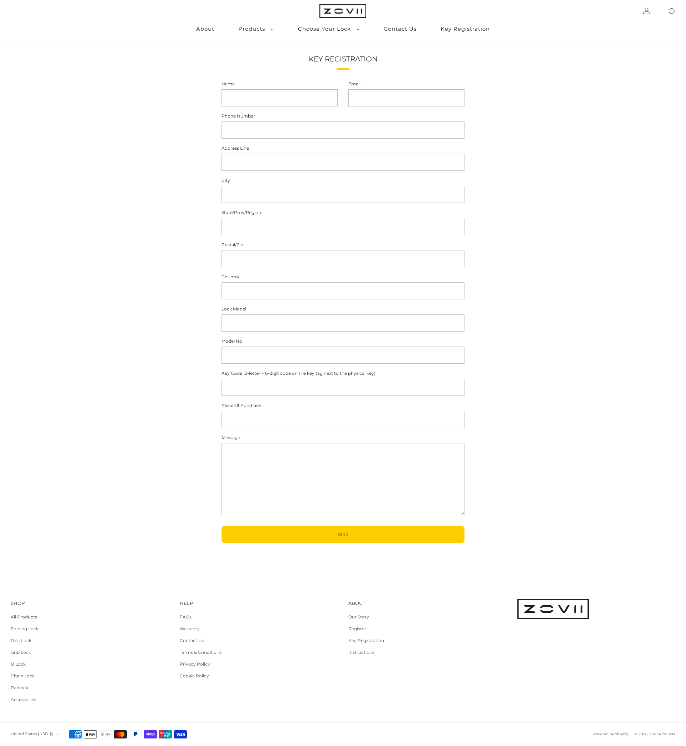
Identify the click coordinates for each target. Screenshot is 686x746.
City (226, 180)
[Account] (646, 11)
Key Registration (366, 640)
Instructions (361, 652)
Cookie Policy (194, 675)
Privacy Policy (195, 664)
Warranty (190, 628)
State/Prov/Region (241, 212)
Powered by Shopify (610, 734)
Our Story (358, 617)
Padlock (19, 687)
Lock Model (234, 309)
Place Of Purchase (241, 405)
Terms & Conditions (201, 652)
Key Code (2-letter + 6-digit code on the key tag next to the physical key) (299, 373)
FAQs (186, 617)
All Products (24, 617)
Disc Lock (21, 640)
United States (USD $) (32, 734)
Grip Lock (21, 652)
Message (231, 437)
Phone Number (238, 116)
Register (357, 628)
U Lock (18, 664)
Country (230, 276)
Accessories (23, 699)
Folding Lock (25, 628)
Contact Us (192, 640)
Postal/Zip (232, 244)
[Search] (671, 11)
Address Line (235, 148)
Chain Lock (23, 675)
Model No (232, 341)
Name (228, 83)
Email (354, 83)
